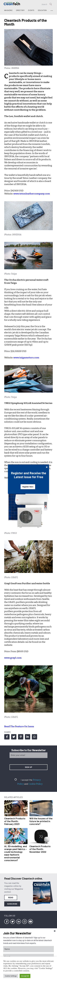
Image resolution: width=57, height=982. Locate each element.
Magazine (8, 10)
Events (31, 10)
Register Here (27, 487)
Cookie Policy (35, 784)
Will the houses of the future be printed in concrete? (40, 821)
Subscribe (12, 904)
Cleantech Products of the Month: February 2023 (14, 821)
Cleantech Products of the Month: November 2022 (40, 849)
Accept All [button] (25, 976)
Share (7, 736)
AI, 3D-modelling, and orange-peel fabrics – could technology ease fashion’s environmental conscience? (15, 853)
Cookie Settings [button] (11, 976)
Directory (20, 10)
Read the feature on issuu (19, 726)
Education (42, 10)
